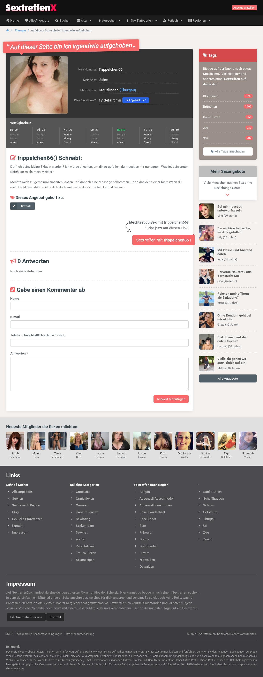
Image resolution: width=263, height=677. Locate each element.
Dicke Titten (227, 117)
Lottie (142, 453)
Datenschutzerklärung (80, 633)
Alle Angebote (228, 378)
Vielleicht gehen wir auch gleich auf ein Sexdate (231, 363)
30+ (227, 138)
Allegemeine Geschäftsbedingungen (39, 633)
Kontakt (55, 617)
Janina (121, 453)
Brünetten (227, 107)
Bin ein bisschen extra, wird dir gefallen (234, 230)
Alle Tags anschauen (229, 151)
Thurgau (20, 30)
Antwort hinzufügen (171, 399)
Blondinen (227, 96)
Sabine (205, 453)
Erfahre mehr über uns (26, 617)
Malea (36, 453)
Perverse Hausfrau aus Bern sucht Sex (234, 274)
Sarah (15, 453)
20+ (227, 128)
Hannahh (248, 453)
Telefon (38, 335)
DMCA (9, 633)
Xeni (78, 453)
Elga (227, 453)
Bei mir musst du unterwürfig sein (229, 208)
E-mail (15, 317)
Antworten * (19, 353)
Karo (163, 453)
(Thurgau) (128, 90)
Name (14, 298)
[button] (39, 85)
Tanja (57, 453)
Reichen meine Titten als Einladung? (233, 295)
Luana (100, 453)
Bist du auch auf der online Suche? (232, 339)
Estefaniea (184, 453)
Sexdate (26, 206)
